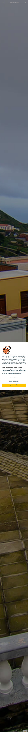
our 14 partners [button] (17, 355)
